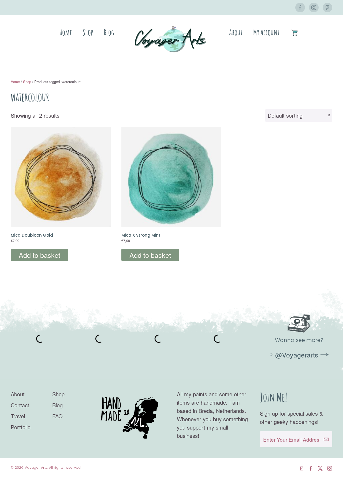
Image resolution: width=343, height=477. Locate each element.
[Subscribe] (326, 439)
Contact (20, 405)
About (236, 32)
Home (65, 32)
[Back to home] (171, 39)
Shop (88, 32)
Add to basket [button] (39, 255)
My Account (266, 32)
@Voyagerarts (296, 354)
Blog (109, 32)
